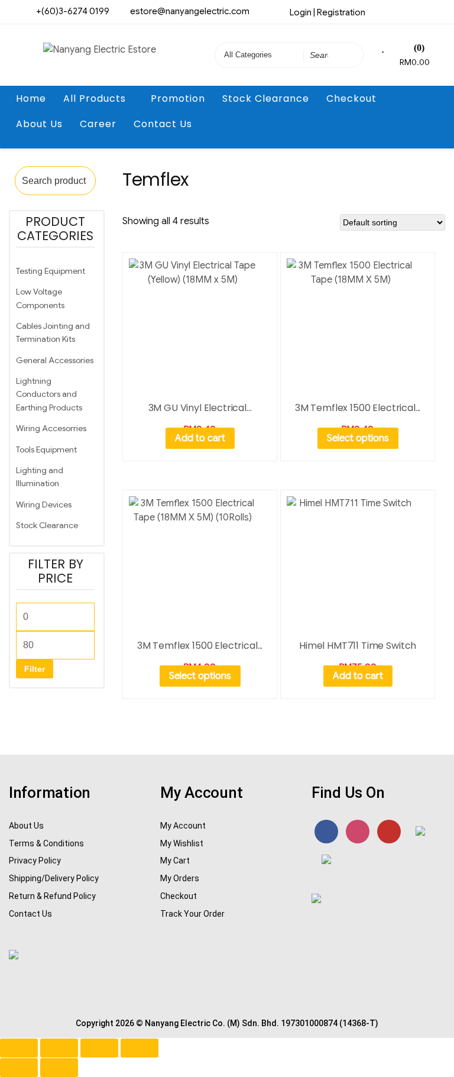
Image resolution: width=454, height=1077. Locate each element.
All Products (94, 98)
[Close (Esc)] (139, 1048)
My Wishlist (181, 843)
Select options (358, 438)
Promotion (178, 98)
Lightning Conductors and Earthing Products (49, 394)
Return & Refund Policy (52, 896)
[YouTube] (389, 831)
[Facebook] (382, 11)
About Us (39, 124)
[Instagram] (401, 11)
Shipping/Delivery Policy (54, 878)
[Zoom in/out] (19, 1048)
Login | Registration (327, 12)
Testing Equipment (50, 271)
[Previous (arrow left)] (19, 1067)
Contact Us (163, 124)
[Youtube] (421, 11)
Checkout (351, 98)
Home (31, 98)
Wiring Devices (44, 504)
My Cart (175, 860)
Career (98, 124)
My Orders (179, 878)
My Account (183, 825)
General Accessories (54, 360)
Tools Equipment (46, 449)
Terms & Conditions (46, 843)
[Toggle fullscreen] (59, 1048)
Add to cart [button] (200, 438)
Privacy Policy (35, 860)
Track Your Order (192, 913)
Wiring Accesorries (51, 428)
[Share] (99, 1048)
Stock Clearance (265, 98)
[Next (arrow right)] (59, 1067)
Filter (34, 669)
